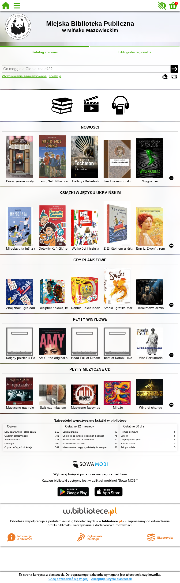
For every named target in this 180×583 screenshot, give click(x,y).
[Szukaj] (174, 69)
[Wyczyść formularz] (165, 77)
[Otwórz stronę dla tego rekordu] (20, 157)
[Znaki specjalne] (174, 77)
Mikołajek (9, 443)
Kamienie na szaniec (74, 443)
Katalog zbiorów (45, 52)
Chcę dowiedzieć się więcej (68, 579)
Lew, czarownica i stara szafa (20, 432)
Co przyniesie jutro (131, 439)
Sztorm (124, 435)
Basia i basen (128, 443)
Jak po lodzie (128, 447)
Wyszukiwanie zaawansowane (24, 76)
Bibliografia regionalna (134, 52)
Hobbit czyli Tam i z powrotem (78, 439)
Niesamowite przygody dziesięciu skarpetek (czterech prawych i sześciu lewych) (105, 447)
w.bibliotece (110, 521)
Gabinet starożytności (16, 435)
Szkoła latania (12, 439)
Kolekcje (55, 76)
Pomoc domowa (129, 432)
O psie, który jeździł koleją (18, 447)
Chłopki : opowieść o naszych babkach (84, 435)
